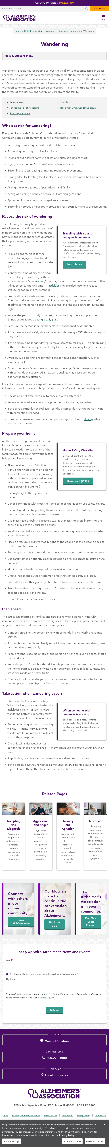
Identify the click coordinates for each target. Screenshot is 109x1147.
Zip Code (10, 979)
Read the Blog (54, 924)
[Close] (105, 1124)
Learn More (74, 264)
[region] (54, 1133)
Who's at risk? (17, 102)
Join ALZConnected (21, 921)
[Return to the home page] (19, 18)
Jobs (5, 1115)
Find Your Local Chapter (91, 922)
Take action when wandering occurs (78, 107)
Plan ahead (65, 102)
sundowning (36, 281)
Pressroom (67, 1115)
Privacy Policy (46, 997)
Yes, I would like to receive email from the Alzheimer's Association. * (44, 973)
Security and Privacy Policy (26, 1115)
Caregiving (48, 31)
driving (88, 419)
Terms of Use (50, 1115)
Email (9, 960)
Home (17, 31)
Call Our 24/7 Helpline (46, 3)
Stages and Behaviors (69, 31)
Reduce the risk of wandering (24, 107)
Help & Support (32, 31)
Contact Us (100, 1115)
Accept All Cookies (72, 1141)
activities (54, 285)
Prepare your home (20, 113)
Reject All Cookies (94, 1141)
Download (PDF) (78, 481)
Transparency (83, 1115)
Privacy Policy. (67, 1135)
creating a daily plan (45, 319)
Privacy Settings (11, 1141)
